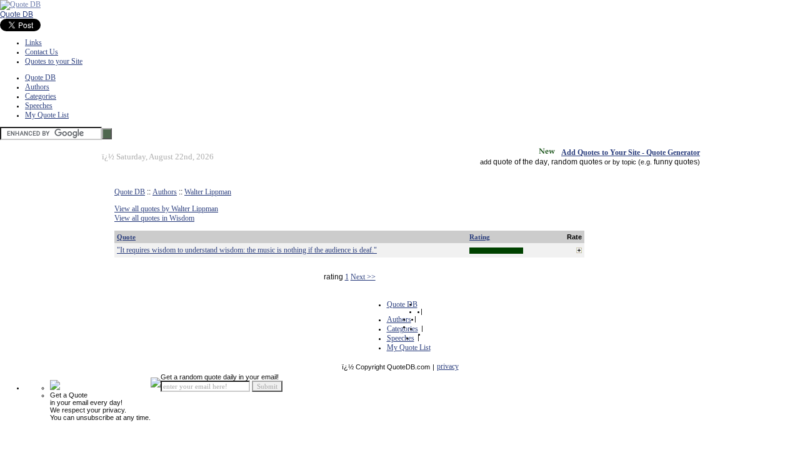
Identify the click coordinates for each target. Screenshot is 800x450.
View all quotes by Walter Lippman (166, 208)
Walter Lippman (207, 192)
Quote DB (16, 14)
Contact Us (41, 52)
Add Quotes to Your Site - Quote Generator (630, 152)
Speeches (38, 105)
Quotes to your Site (53, 61)
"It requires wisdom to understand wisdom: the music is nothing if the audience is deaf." (247, 250)
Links (33, 42)
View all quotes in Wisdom (154, 218)
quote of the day (520, 162)
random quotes (576, 162)
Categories (40, 96)
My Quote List (47, 115)
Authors (37, 86)
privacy (448, 366)
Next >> (363, 276)
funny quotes (676, 162)
